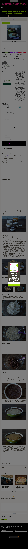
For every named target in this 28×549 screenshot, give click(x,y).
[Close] (19, 263)
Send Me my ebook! (14, 284)
